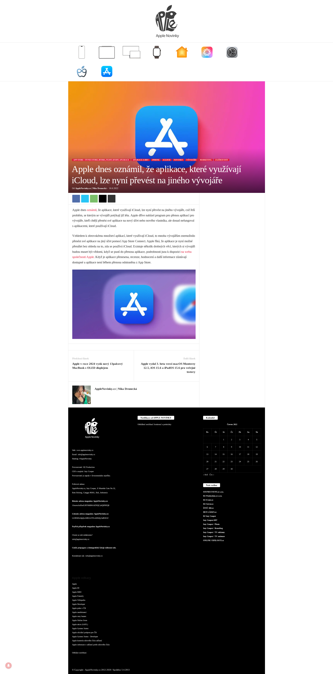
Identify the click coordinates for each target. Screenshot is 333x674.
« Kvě (205, 475)
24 (240, 462)
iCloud (166, 160)
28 (216, 469)
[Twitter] (85, 199)
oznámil (92, 210)
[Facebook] (76, 199)
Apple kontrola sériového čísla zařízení (87, 641)
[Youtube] (121, 563)
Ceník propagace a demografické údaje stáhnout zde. (94, 548)
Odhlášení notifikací (145, 424)
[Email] (103, 199)
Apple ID (75, 588)
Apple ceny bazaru (79, 616)
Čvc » (211, 475)
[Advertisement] (232, 250)
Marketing (206, 160)
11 (248, 447)
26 (257, 462)
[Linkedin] (91, 563)
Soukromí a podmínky (162, 424)
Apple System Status (80, 628)
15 (224, 454)
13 (207, 454)
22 (224, 462)
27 (207, 469)
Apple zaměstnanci (79, 612)
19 (257, 454)
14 (216, 454)
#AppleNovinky (85, 459)
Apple (74, 584)
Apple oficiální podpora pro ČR (84, 632)
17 (240, 454)
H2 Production (89, 467)
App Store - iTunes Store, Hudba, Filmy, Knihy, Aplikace (101, 160)
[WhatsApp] (94, 199)
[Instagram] (97, 394)
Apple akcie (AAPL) (80, 624)
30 (232, 469)
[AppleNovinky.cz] (166, 21)
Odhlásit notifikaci (79, 653)
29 (224, 469)
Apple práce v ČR (79, 608)
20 (207, 462)
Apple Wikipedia (78, 600)
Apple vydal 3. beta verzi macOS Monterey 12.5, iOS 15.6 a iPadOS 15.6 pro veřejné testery (168, 367)
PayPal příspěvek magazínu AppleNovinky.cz (91, 526)
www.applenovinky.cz (85, 450)
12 (257, 447)
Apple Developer (78, 604)
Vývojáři (191, 160)
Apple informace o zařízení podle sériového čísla (90, 645)
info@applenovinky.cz (86, 454)
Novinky (178, 160)
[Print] (111, 199)
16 (232, 454)
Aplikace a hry (141, 160)
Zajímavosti (221, 160)
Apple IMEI (76, 592)
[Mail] (99, 563)
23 (232, 462)
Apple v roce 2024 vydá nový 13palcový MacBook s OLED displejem (97, 365)
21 (216, 462)
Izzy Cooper (89, 471)
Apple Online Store (79, 620)
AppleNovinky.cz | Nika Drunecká (91, 188)
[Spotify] (107, 563)
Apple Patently (78, 596)
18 (248, 454)
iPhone (155, 160)
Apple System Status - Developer (85, 636)
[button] (259, 62)
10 (240, 447)
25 (248, 462)
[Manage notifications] (8, 665)
